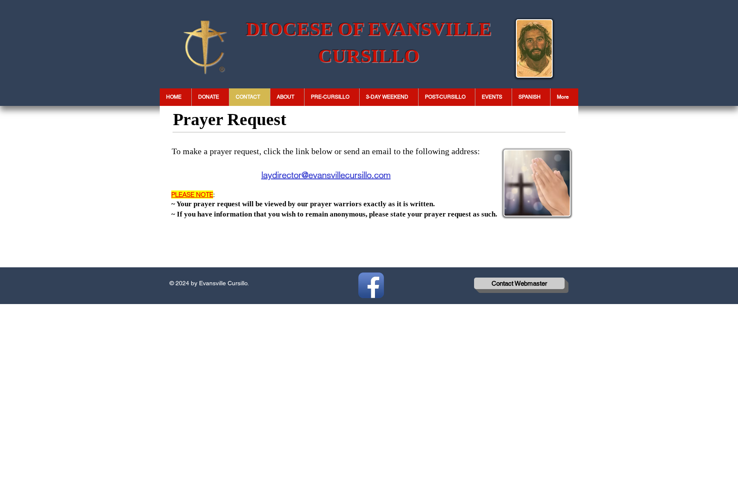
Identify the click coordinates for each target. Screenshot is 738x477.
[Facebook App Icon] (371, 285)
